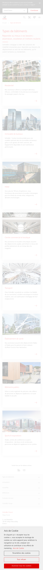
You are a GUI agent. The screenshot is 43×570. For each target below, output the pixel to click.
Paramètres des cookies (21, 553)
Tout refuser (21, 560)
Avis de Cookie (18, 548)
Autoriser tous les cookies (21, 566)
